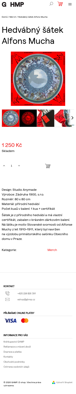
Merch (52, 250)
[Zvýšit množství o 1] (4, 165)
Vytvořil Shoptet (64, 382)
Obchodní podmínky (14, 361)
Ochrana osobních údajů (16, 366)
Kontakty (8, 356)
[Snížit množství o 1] (19, 165)
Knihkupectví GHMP (14, 341)
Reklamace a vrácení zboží (17, 346)
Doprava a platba (13, 351)
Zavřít (22, 261)
